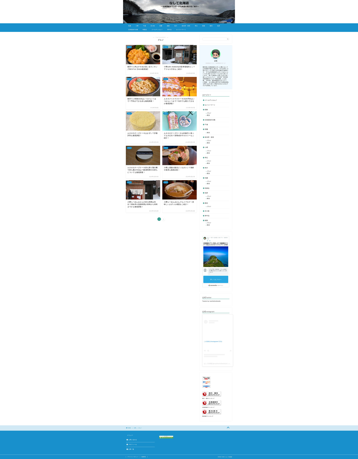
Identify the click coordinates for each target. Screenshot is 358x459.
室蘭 (160, 26)
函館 (168, 26)
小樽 (137, 26)
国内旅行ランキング (207, 416)
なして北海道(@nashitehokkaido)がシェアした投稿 (220, 363)
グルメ (209, 113)
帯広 (196, 26)
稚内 (211, 26)
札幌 (129, 26)
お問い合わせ (132, 439)
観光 (208, 115)
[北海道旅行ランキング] (215, 403)
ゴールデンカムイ (157, 29)
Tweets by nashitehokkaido (211, 301)
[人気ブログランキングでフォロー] (166, 437)
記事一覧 (131, 449)
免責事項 (143, 456)
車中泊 (169, 29)
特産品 (145, 29)
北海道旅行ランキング (208, 407)
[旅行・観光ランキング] (215, 394)
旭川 (175, 26)
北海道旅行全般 (133, 29)
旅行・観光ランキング (208, 398)
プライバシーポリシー (133, 456)
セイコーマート (181, 29)
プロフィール (132, 444)
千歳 (144, 26)
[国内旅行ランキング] (215, 411)
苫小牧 (153, 26)
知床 (218, 26)
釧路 (203, 26)
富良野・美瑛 (186, 26)
